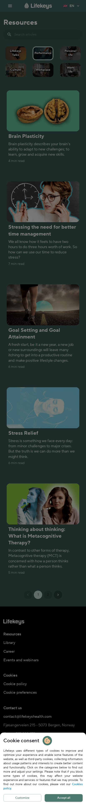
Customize (22, 798)
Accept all (63, 798)
